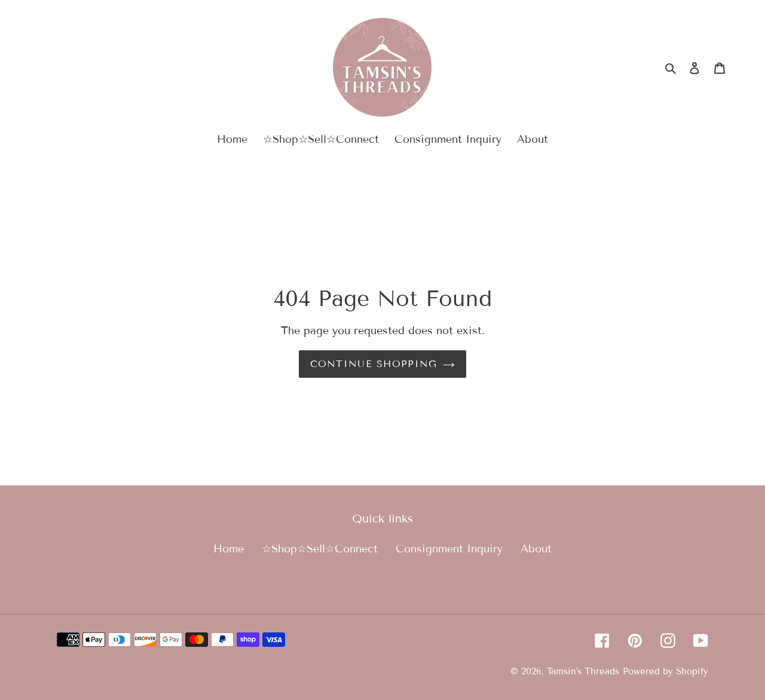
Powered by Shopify (665, 671)
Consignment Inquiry (449, 548)
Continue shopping (373, 363)
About (536, 548)
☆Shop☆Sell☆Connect (320, 548)
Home (228, 548)
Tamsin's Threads (583, 671)
